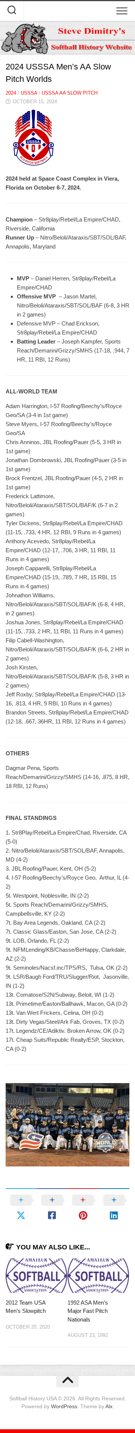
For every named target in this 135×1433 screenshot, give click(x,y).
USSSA (29, 93)
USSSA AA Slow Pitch (70, 93)
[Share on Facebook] (52, 1207)
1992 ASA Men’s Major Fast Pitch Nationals (88, 1311)
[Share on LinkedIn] (114, 1207)
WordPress (64, 1406)
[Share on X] (21, 1207)
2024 (11, 93)
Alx (108, 1406)
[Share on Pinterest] (83, 1207)
